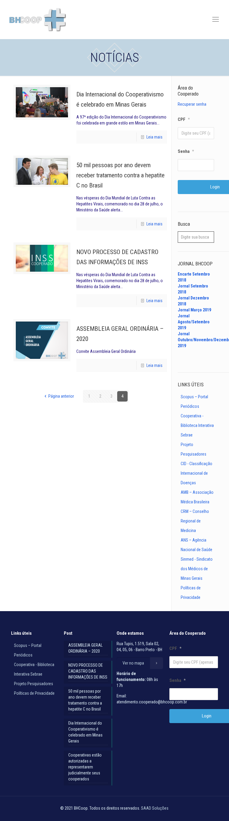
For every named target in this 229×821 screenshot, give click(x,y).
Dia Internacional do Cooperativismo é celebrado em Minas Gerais (85, 732)
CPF (184, 119)
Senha (186, 151)
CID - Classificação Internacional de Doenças (196, 473)
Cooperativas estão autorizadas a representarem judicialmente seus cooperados (85, 767)
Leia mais (154, 137)
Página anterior (61, 396)
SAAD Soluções (154, 808)
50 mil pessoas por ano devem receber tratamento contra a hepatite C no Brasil (120, 175)
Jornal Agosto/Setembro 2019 (194, 321)
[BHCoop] (38, 19)
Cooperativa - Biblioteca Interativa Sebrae (197, 425)
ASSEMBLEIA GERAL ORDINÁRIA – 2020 (85, 648)
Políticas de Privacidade (34, 693)
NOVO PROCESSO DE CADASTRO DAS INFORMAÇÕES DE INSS (87, 671)
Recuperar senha (192, 104)
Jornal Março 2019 (194, 310)
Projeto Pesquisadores (33, 683)
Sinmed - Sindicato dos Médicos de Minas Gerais (197, 569)
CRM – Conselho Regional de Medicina (195, 521)
